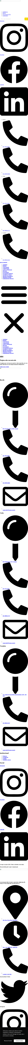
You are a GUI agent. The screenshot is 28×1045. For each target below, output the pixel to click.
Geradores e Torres (7, 274)
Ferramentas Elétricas (8, 273)
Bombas (4, 266)
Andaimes (5, 264)
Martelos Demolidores (8, 276)
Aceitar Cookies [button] (19, 1040)
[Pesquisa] (26, 19)
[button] (14, 309)
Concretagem (6, 267)
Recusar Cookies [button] (8, 1040)
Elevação (5, 271)
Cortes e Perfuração (7, 269)
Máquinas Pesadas (7, 277)
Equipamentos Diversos (8, 278)
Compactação (6, 268)
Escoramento (6, 272)
